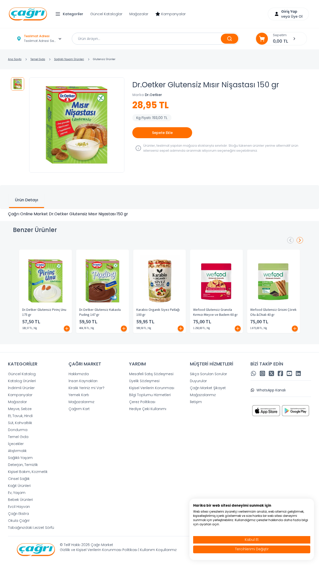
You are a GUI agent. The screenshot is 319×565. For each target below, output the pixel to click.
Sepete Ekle (162, 132)
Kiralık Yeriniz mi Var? (86, 387)
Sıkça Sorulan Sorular (208, 373)
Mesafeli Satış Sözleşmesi (151, 373)
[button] (70, 14)
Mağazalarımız (81, 401)
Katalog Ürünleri (22, 380)
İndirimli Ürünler (21, 387)
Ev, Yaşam (16, 492)
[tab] (26, 200)
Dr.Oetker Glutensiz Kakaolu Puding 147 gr (100, 312)
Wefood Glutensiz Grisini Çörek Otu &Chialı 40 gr (273, 312)
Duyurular (198, 380)
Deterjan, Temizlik (23, 464)
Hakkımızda (79, 373)
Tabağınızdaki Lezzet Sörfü (31, 527)
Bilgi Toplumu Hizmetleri (150, 394)
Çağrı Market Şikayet (208, 387)
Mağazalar (138, 13)
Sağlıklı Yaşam (20, 457)
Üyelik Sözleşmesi (144, 380)
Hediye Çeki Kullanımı (147, 408)
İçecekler (16, 443)
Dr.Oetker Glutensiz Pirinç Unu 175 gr (44, 312)
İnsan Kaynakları (83, 380)
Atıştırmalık (17, 450)
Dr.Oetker (153, 94)
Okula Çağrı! (18, 520)
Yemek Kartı (79, 394)
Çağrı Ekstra (18, 513)
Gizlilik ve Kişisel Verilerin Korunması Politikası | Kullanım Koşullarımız (118, 549)
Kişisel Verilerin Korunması (151, 387)
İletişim (196, 401)
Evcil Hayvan (19, 506)
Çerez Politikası (142, 401)
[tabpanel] (159, 214)
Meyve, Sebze (20, 408)
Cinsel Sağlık (19, 478)
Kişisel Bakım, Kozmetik (28, 471)
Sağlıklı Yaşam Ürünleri (69, 59)
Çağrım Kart (79, 408)
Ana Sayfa (14, 59)
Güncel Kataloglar (106, 13)
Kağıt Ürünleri (19, 485)
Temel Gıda (37, 59)
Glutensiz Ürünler (104, 59)
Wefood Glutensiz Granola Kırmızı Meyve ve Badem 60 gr (215, 312)
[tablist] (159, 197)
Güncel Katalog (22, 373)
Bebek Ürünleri (20, 499)
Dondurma (17, 429)
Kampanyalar (173, 13)
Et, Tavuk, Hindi (20, 415)
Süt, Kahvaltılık (20, 422)
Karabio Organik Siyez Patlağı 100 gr (158, 312)
